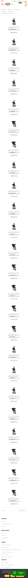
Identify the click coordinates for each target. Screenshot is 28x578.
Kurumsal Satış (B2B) (6, 567)
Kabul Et (7, 575)
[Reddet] (26, 573)
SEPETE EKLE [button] (14, 32)
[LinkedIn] (20, 1)
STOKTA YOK (14, 53)
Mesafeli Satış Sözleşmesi (7, 552)
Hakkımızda (4, 521)
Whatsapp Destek (20, 573)
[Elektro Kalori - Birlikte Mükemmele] (7, 4)
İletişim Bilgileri (4, 562)
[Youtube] (15, 1)
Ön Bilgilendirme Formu (6, 557)
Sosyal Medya (4, 538)
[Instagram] (17, 1)
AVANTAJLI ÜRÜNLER (11, 108)
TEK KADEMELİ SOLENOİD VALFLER (14, 26)
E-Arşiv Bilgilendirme (6, 524)
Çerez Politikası (5, 554)
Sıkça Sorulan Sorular (6, 545)
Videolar (3, 535)
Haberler (3, 533)
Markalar (3, 526)
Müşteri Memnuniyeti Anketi (7, 565)
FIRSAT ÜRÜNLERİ (17, 108)
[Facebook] (12, 1)
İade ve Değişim (5, 547)
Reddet (12, 575)
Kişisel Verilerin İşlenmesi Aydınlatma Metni (11, 549)
